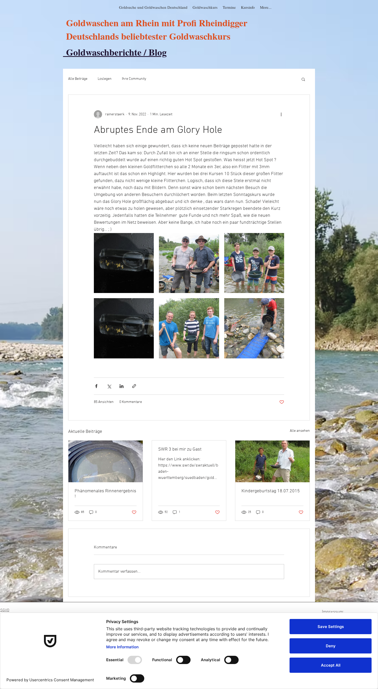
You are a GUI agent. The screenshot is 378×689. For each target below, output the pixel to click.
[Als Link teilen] (134, 386)
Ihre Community (134, 79)
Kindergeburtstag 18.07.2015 (270, 491)
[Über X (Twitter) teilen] (108, 386)
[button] (303, 79)
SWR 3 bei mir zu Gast (180, 449)
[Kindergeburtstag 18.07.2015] (272, 461)
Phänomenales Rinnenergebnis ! (105, 493)
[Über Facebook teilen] (96, 386)
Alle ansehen (300, 431)
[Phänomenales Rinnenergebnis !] (105, 461)
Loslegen (105, 79)
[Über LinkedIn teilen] (121, 386)
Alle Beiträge (77, 79)
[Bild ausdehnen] (124, 263)
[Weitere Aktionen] (281, 114)
